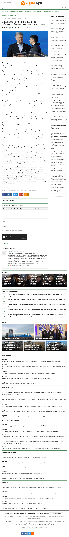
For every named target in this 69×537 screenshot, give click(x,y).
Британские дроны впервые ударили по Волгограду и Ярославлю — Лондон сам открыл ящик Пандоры (37, 300)
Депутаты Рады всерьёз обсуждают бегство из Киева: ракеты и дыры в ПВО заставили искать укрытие (58, 103)
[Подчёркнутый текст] (8, 209)
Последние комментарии (28, 513)
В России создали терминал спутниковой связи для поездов (19, 468)
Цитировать (22, 265)
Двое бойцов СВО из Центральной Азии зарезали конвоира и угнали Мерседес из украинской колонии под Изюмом (59, 136)
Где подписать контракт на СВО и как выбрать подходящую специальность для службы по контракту (59, 111)
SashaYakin (10, 251)
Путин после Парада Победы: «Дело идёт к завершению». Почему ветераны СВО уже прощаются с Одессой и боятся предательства (34, 400)
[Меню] (2, 8)
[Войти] (65, 7)
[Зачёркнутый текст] (11, 209)
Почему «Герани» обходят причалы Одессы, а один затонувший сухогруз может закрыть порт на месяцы (58, 145)
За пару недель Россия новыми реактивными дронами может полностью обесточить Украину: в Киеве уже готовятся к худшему (58, 178)
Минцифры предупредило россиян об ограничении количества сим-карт (23, 478)
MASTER (14, 18)
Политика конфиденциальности (45, 524)
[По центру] (17, 209)
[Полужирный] (3, 209)
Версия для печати (31, 18)
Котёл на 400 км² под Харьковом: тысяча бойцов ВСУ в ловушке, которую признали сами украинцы (58, 68)
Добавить (6, 243)
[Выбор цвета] (26, 209)
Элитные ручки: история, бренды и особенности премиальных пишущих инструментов (27, 498)
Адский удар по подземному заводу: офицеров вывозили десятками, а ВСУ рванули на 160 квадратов (36, 295)
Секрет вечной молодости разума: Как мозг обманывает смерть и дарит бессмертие (26, 463)
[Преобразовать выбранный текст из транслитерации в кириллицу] (35, 209)
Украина (13, 16)
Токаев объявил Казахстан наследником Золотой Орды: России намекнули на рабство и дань (29, 373)
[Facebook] (22, 533)
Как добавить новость (12, 513)
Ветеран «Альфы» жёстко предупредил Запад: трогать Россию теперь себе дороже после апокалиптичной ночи (59, 127)
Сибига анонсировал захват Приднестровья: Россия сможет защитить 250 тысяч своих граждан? (30, 417)
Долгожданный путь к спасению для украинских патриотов (58, 170)
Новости (5, 16)
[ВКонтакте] (26, 533)
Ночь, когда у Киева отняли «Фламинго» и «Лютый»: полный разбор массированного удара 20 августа (57, 162)
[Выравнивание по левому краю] (14, 209)
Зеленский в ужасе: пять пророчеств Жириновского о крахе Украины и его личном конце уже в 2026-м (32, 406)
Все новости (59, 196)
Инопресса (28, 11)
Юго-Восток (5, 11)
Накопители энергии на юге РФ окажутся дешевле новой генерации (22, 473)
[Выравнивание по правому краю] (20, 209)
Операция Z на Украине (17, 11)
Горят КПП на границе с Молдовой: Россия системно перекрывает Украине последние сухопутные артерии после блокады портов (58, 76)
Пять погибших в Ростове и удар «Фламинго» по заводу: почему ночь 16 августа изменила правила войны (36, 305)
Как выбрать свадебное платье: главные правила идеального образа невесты (24, 508)
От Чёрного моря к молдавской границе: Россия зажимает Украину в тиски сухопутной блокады (58, 31)
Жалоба (28, 265)
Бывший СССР (37, 11)
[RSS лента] (32, 533)
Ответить (15, 265)
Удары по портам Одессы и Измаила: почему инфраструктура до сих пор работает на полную (37, 309)
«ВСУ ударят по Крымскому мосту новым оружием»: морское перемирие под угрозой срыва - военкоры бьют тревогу (33, 367)
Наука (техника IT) (48, 11)
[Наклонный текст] (6, 209)
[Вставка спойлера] (38, 209)
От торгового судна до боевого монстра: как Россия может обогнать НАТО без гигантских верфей (58, 23)
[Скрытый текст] (29, 209)
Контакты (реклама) (43, 513)
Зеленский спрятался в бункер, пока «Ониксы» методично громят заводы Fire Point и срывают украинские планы (59, 87)
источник (5, 187)
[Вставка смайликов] (23, 209)
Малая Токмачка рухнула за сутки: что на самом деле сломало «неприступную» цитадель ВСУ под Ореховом (59, 119)
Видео (4, 272)
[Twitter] (29, 533)
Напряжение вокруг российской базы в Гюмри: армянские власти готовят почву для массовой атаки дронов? (33, 411)
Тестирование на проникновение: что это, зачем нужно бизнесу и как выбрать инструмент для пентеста (32, 493)
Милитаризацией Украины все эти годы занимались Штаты (19, 383)
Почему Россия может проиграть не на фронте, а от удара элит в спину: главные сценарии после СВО (31, 361)
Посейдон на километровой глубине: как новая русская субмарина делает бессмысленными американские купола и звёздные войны (58, 188)
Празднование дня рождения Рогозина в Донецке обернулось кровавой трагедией (26, 378)
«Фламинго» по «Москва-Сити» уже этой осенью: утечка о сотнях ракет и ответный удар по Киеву (59, 95)
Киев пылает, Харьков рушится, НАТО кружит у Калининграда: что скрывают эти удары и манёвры (58, 154)
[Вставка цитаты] (32, 209)
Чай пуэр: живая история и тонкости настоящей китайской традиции (22, 503)
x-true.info (8, 521)
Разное (57, 11)
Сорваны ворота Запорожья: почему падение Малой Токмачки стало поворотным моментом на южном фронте (58, 48)
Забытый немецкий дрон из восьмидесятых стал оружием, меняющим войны (24, 457)
